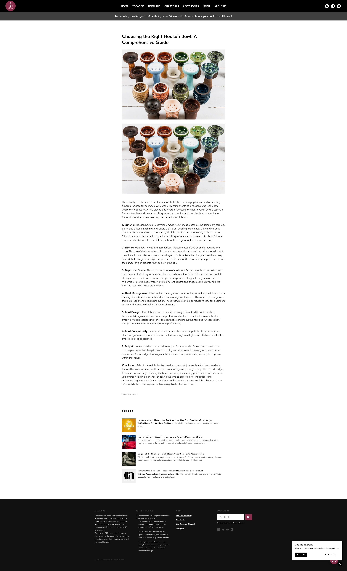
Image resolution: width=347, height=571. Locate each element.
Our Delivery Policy (184, 515)
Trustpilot (180, 528)
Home (124, 6)
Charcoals (171, 6)
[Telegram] (333, 6)
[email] (227, 529)
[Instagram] (327, 6)
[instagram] (218, 529)
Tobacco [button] (138, 6)
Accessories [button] (191, 6)
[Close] (340, 564)
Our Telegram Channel (185, 524)
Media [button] (206, 6)
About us (220, 6)
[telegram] (223, 529)
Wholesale (180, 520)
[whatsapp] (339, 6)
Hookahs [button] (154, 6)
